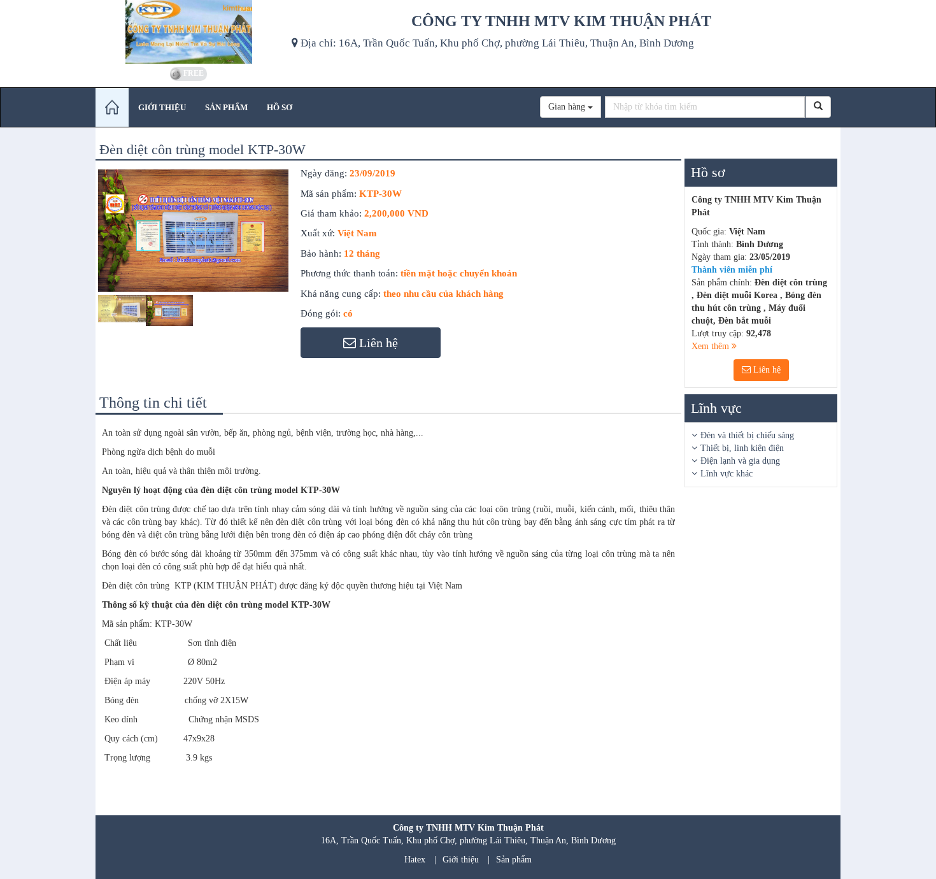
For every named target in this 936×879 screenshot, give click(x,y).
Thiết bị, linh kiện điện (742, 448)
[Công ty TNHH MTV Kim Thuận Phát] (189, 32)
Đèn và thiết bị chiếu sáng (747, 435)
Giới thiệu (461, 859)
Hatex (414, 859)
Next (311, 260)
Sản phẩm (514, 859)
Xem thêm (711, 346)
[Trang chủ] (112, 107)
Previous (79, 260)
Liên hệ (766, 370)
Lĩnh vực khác (726, 473)
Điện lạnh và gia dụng (740, 461)
